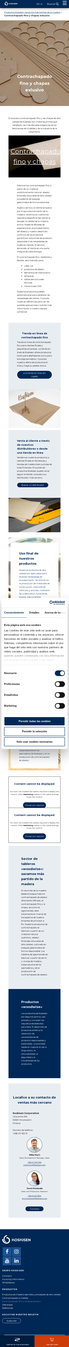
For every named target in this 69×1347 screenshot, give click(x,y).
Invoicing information (13, 1279)
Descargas (7, 1304)
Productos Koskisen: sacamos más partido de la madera (32, 12)
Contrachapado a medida (15, 1298)
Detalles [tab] (34, 612)
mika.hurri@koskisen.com (34, 1165)
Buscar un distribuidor (32, 485)
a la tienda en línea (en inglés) (34, 375)
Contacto (34, 1208)
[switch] (60, 684)
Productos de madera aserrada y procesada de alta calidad (31, 1294)
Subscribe (11, 1320)
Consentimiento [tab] (14, 612)
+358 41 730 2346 (34, 1162)
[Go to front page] (9, 6)
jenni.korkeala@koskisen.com (34, 1198)
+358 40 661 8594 (34, 1196)
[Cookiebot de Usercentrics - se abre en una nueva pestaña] (49, 602)
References (7, 1308)
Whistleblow (8, 1282)
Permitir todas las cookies (35, 721)
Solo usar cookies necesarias (34, 741)
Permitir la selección (34, 731)
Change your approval (34, 805)
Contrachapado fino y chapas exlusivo (21, 1301)
